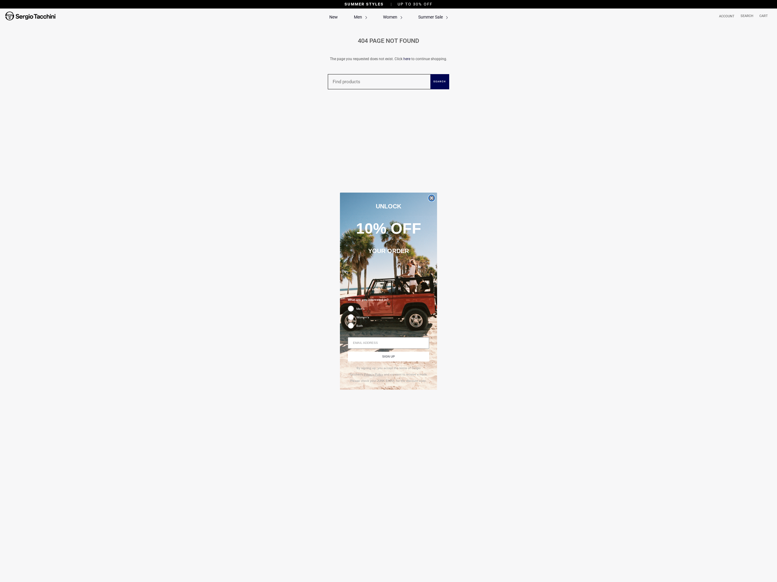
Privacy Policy (373, 374)
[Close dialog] (432, 198)
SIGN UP (388, 356)
